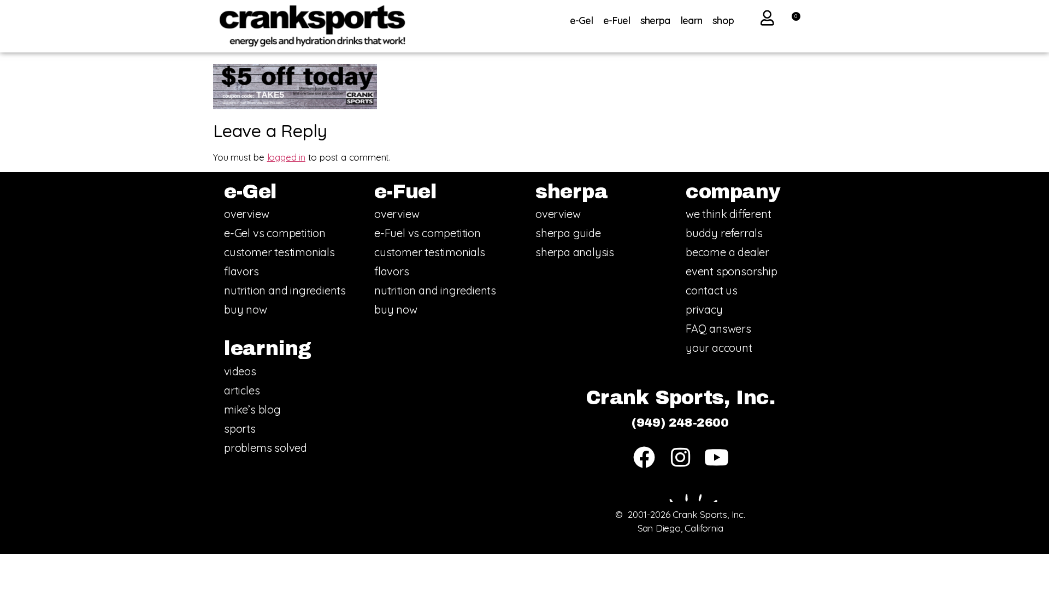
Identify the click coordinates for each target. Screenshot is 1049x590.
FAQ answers (718, 328)
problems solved (265, 448)
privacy (704, 309)
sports (240, 428)
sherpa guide (568, 233)
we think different (728, 214)
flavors (241, 271)
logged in (286, 157)
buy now (245, 309)
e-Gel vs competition (275, 233)
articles (242, 390)
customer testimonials (279, 252)
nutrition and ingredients (285, 290)
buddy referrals (724, 233)
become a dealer (727, 252)
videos (240, 371)
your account (719, 348)
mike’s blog (252, 409)
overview (246, 214)
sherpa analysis (574, 252)
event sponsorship (731, 271)
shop (723, 20)
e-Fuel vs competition (427, 233)
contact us (712, 290)
